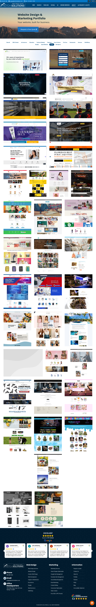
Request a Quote (77, 568)
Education (31, 42)
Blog (75, 585)
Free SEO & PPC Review (57, 593)
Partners (76, 579)
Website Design (31, 571)
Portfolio (75, 577)
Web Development (32, 577)
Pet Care (65, 42)
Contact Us (76, 571)
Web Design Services (33, 568)
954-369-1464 (4, 1)
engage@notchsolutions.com (16, 1)
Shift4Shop (87, 42)
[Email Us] (15, 579)
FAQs (75, 582)
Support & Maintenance (33, 579)
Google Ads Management (56, 574)
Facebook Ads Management (57, 577)
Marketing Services (55, 568)
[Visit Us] (15, 586)
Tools (51, 44)
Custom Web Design (33, 574)
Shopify (37, 44)
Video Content (54, 590)
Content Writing (54, 585)
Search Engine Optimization (57, 571)
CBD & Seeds (15, 42)
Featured (49, 42)
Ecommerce (31, 582)
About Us (76, 574)
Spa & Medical (44, 44)
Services (80, 42)
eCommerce (24, 42)
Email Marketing (54, 582)
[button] (91, 551)
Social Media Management (57, 579)
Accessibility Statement (79, 588)
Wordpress (58, 44)
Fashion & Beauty (41, 42)
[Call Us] (15, 574)
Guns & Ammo (57, 42)
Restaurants (72, 42)
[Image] (79, 597)
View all (8, 42)
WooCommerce (31, 588)
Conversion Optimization (56, 588)
